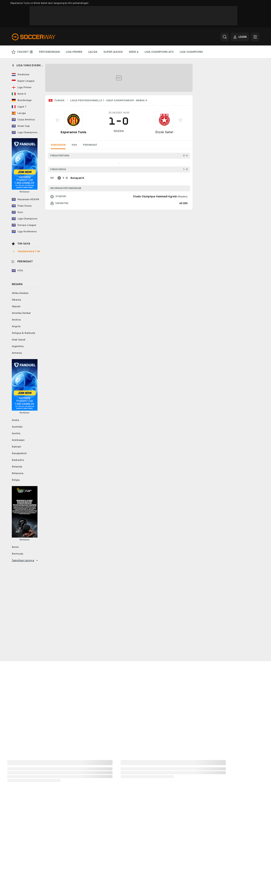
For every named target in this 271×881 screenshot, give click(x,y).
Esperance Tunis (73, 132)
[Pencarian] (224, 37)
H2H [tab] (74, 144)
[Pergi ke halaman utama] (41, 36)
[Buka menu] (255, 37)
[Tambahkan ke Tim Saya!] (57, 119)
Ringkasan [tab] (58, 144)
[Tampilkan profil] (73, 120)
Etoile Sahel (164, 132)
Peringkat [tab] (90, 144)
